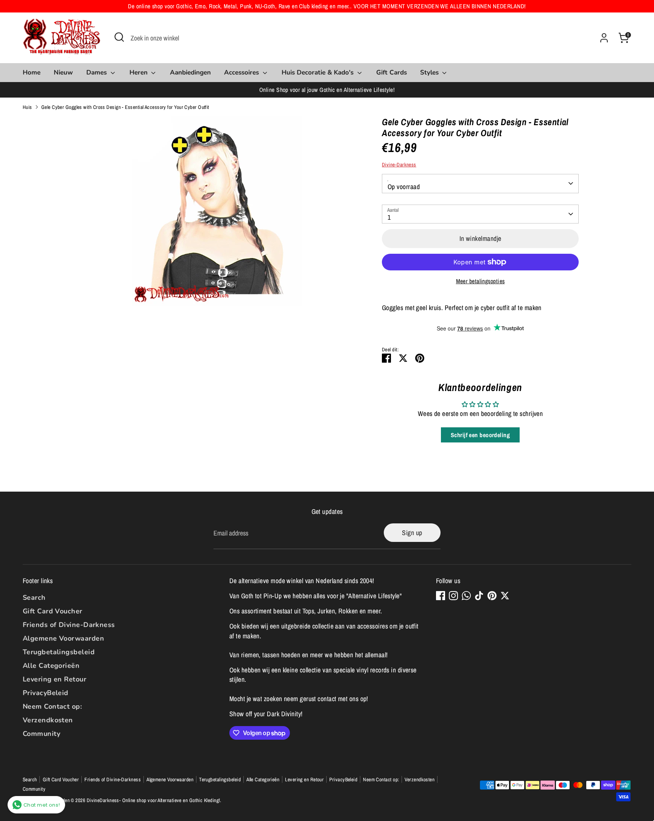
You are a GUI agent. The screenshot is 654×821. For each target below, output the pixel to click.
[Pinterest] (492, 595)
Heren (139, 72)
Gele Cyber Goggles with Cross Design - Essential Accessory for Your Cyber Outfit (125, 107)
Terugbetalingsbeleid (59, 651)
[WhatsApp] (466, 595)
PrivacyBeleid (46, 692)
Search (34, 597)
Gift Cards (391, 72)
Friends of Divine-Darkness (69, 624)
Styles (430, 72)
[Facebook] (440, 595)
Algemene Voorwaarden (63, 638)
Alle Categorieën (51, 665)
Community (41, 733)
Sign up (412, 532)
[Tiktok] (479, 595)
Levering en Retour (54, 679)
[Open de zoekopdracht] (119, 37)
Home (31, 72)
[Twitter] (504, 595)
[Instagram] (453, 595)
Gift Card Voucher (53, 611)
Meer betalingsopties (480, 281)
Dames (97, 72)
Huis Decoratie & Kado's (318, 72)
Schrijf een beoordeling (480, 435)
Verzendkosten (48, 720)
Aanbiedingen (190, 72)
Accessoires (242, 72)
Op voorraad (404, 186)
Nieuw (63, 72)
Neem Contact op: (52, 706)
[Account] (604, 37)
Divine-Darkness (399, 164)
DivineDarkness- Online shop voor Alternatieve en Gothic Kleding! (153, 800)
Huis (27, 107)
